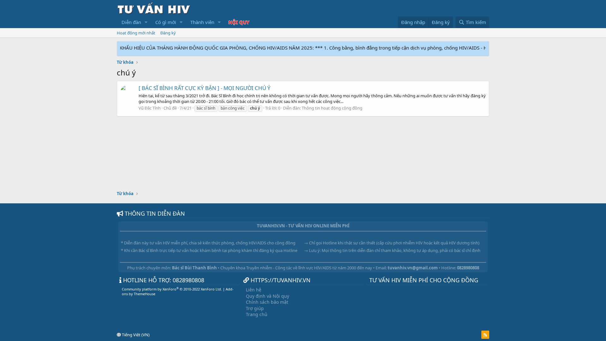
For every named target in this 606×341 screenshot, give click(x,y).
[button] (146, 22)
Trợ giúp (255, 308)
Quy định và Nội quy (267, 296)
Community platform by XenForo (172, 289)
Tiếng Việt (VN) (135, 335)
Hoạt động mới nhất (136, 33)
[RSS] (485, 335)
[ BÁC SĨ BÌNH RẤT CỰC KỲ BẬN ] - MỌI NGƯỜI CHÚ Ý (204, 88)
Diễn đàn (131, 22)
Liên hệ (253, 290)
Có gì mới (165, 22)
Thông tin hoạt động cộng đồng (332, 108)
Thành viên (202, 22)
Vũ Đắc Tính (150, 108)
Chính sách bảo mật (267, 302)
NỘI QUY (239, 22)
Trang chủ (256, 314)
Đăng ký (168, 33)
